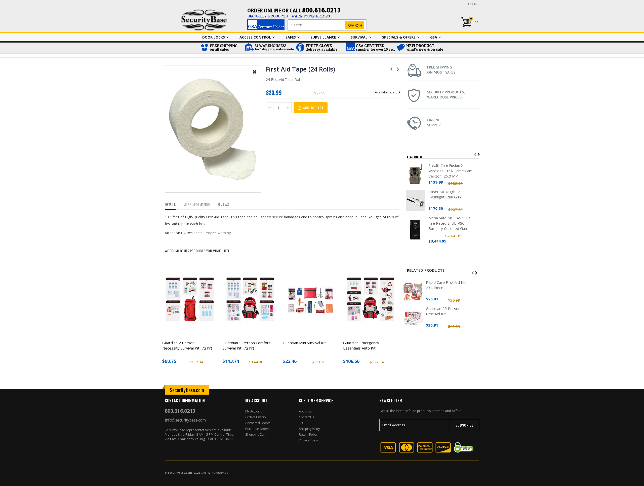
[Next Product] (398, 68)
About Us (305, 411)
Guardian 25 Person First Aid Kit (443, 311)
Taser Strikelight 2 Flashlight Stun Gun (444, 194)
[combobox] (326, 25)
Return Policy (308, 434)
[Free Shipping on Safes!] (221, 48)
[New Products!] (420, 48)
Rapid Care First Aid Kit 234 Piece (446, 285)
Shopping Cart (255, 434)
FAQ (302, 423)
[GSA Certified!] (370, 48)
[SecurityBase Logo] (204, 20)
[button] (254, 75)
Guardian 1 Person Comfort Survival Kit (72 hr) (246, 345)
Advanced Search (257, 423)
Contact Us (306, 417)
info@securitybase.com (185, 420)
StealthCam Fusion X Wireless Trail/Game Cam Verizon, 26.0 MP (450, 171)
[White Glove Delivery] (319, 48)
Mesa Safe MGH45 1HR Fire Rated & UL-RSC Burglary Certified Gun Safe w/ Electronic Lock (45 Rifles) (449, 223)
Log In (472, 4)
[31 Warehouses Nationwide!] (269, 48)
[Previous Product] (391, 68)
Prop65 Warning (218, 232)
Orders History (255, 417)
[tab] (174, 205)
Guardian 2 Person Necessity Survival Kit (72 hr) (187, 345)
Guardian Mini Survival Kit (304, 342)
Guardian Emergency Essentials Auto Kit (361, 345)
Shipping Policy (309, 428)
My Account (253, 411)
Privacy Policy (308, 440)
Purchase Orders (257, 428)
